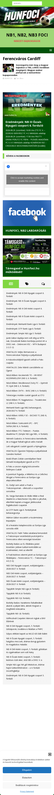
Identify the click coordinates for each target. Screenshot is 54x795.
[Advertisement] (27, 717)
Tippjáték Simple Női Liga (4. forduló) (22, 589)
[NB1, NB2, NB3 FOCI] (27, 26)
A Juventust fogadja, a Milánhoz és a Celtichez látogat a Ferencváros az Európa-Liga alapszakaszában (27, 477)
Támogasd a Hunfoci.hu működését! (22, 270)
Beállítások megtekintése (27, 785)
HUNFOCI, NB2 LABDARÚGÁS (26, 230)
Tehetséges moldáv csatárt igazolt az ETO (25, 395)
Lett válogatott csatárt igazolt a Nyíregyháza (26, 446)
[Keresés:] (27, 3)
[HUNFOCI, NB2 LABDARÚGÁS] (27, 213)
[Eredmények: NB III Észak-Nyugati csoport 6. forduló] (27, 104)
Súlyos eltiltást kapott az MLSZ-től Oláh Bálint (26, 633)
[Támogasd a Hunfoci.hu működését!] (27, 251)
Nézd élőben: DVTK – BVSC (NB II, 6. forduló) (26, 390)
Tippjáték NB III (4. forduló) (18, 593)
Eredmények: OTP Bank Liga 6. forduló (23, 328)
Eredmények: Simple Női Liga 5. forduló (23, 333)
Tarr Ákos (19, 78)
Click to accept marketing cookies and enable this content (27, 179)
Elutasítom (27, 777)
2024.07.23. (9, 78)
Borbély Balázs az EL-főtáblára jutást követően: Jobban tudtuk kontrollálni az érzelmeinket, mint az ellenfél (23, 547)
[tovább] (41, 145)
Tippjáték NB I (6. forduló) (17, 613)
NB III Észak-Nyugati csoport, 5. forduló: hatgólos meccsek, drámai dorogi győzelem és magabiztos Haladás (25, 641)
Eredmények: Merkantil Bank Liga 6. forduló (25, 324)
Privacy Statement (27, 791)
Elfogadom (27, 770)
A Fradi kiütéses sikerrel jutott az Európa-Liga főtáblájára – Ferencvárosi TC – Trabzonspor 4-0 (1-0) (26, 557)
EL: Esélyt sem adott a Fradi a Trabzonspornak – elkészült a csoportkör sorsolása (24, 488)
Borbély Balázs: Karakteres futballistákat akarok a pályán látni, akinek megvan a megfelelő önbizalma (24, 605)
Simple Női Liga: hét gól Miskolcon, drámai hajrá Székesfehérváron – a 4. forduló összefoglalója (25, 667)
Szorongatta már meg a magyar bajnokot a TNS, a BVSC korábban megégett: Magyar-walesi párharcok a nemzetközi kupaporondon (26, 70)
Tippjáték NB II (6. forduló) (18, 598)
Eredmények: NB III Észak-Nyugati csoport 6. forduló (24, 123)
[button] (49, 754)
